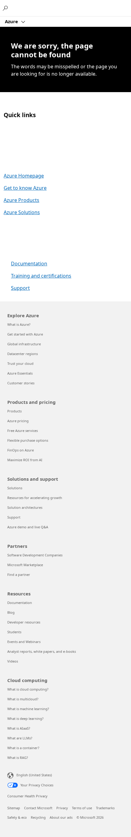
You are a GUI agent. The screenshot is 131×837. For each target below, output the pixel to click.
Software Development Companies (34, 555)
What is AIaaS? (18, 728)
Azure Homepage (24, 175)
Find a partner (18, 574)
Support (20, 288)
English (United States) (34, 775)
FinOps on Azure (20, 450)
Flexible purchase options (27, 440)
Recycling (38, 817)
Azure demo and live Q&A (27, 527)
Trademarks (105, 808)
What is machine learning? (28, 708)
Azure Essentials (20, 373)
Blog (11, 612)
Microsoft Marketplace (25, 564)
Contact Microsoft (38, 808)
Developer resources (23, 622)
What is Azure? (18, 324)
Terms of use (82, 808)
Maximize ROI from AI (24, 460)
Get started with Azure (25, 334)
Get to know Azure (25, 188)
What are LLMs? (19, 738)
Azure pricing (18, 421)
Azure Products (21, 200)
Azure (12, 21)
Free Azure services (22, 430)
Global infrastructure (24, 344)
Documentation (29, 263)
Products (14, 411)
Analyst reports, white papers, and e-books (41, 651)
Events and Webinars (24, 641)
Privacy (62, 808)
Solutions (14, 488)
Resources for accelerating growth (34, 497)
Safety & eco (17, 817)
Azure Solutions (22, 212)
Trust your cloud (20, 363)
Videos (12, 661)
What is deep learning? (25, 718)
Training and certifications (41, 275)
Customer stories (20, 383)
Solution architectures (24, 507)
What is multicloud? (22, 699)
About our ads (61, 817)
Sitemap (13, 808)
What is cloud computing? (27, 689)
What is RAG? (17, 757)
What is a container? (23, 747)
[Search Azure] (6, 8)
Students (14, 632)
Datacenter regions (22, 353)
